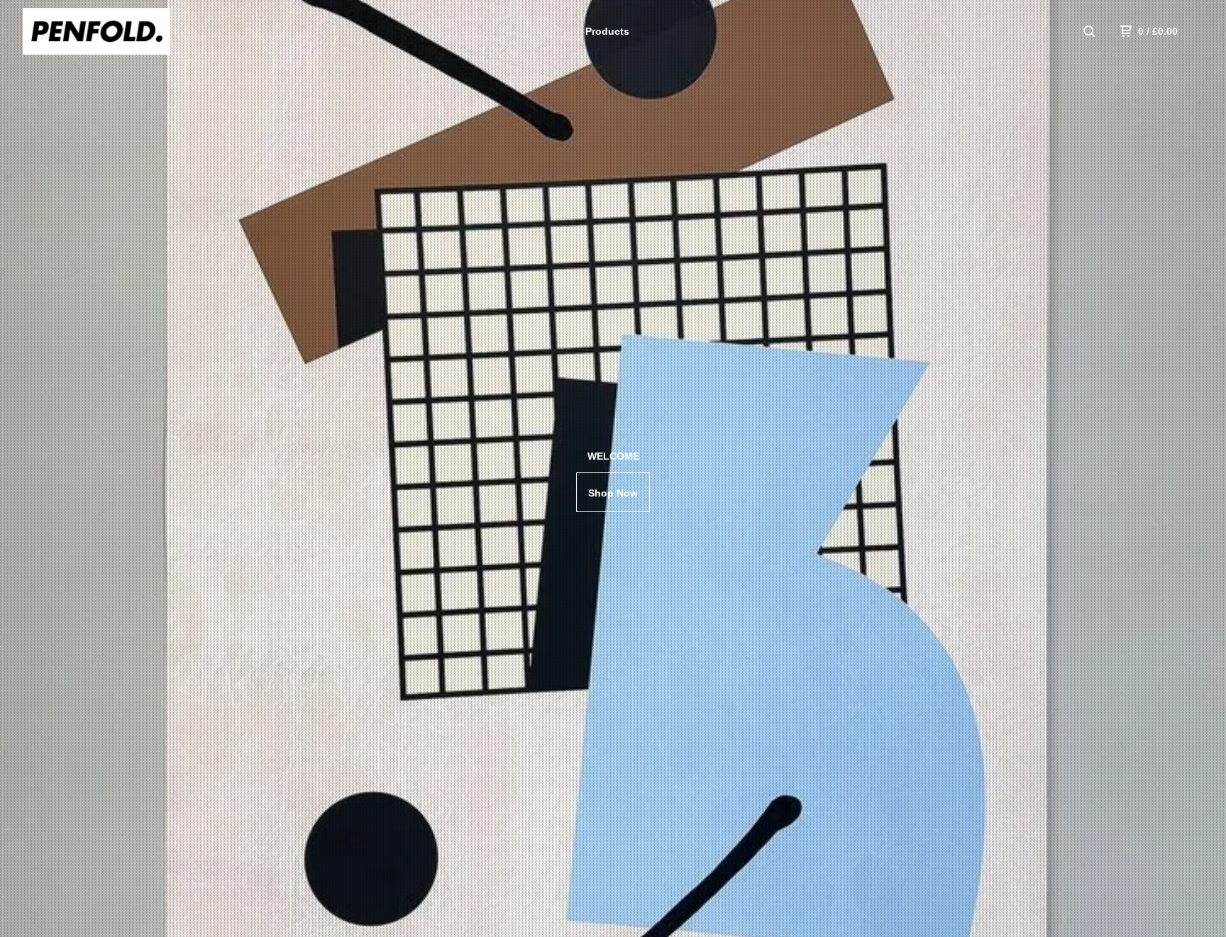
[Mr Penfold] (96, 31)
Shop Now (613, 493)
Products (607, 31)
